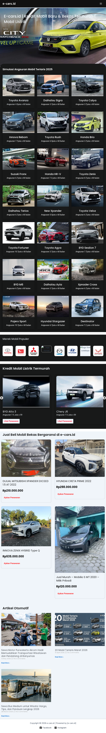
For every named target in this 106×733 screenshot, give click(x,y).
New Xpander (53, 211)
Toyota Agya (52, 248)
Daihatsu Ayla (53, 284)
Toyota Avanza (18, 100)
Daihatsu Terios (18, 211)
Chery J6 (8, 411)
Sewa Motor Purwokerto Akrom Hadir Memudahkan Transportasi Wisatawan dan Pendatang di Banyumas (23, 653)
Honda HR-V (53, 174)
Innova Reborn (18, 137)
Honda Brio (87, 137)
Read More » (5, 663)
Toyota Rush (53, 137)
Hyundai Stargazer (53, 321)
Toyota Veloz (87, 211)
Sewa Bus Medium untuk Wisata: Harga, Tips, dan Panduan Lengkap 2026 (24, 708)
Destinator (87, 321)
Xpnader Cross (87, 284)
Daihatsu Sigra (53, 100)
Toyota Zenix (87, 174)
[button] (1, 397)
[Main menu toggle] (100, 3)
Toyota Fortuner (18, 248)
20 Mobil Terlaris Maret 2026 (71, 650)
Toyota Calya (87, 100)
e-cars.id (9, 3)
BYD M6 (18, 284)
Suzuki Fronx (18, 174)
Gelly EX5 (62, 411)
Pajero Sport (18, 321)
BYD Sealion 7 (87, 248)
